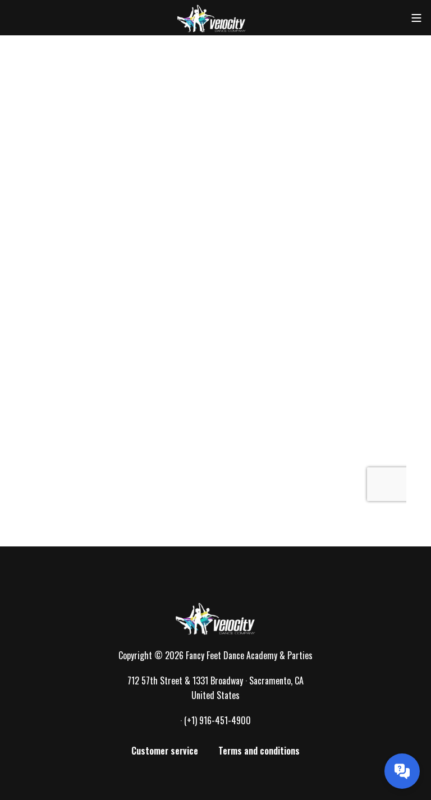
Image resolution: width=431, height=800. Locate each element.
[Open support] (402, 771)
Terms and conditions (259, 750)
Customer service (164, 750)
